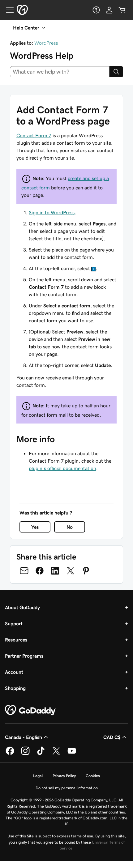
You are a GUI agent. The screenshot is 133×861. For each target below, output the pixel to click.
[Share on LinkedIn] (55, 570)
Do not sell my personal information (67, 788)
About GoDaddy (22, 607)
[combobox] (60, 72)
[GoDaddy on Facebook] (10, 753)
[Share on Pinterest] (86, 570)
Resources (16, 639)
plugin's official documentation (62, 468)
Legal (38, 776)
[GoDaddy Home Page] (30, 710)
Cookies (93, 776)
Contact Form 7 (33, 135)
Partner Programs (24, 655)
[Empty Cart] (122, 10)
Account (14, 671)
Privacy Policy (64, 776)
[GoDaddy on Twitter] (56, 753)
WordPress (46, 42)
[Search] (116, 71)
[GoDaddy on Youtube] (72, 753)
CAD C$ (112, 737)
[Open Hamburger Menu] (7, 9)
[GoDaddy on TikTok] (41, 753)
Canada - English (23, 737)
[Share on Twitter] (70, 570)
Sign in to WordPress (52, 212)
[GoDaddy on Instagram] (25, 753)
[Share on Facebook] (39, 570)
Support (14, 623)
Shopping (15, 688)
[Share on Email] (24, 570)
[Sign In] (109, 10)
